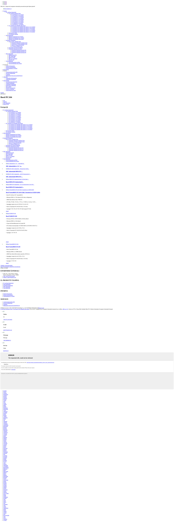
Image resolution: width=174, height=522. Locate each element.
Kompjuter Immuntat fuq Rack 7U (18, 51)
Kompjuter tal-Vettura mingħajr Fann (19, 44)
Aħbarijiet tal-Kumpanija (11, 78)
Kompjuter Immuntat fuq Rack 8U (18, 52)
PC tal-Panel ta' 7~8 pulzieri (17, 24)
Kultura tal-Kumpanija (11, 67)
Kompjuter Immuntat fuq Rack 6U (18, 50)
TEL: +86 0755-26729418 (9, 276)
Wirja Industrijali (9, 35)
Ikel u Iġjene (8, 86)
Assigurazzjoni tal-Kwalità (11, 72)
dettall (7, 211)
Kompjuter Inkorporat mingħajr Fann (19, 42)
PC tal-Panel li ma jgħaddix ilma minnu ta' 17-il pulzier (23, 29)
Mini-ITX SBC (12, 57)
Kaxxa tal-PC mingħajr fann (15, 41)
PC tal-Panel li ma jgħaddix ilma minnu (17, 25)
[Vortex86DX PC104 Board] (12, 244)
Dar (4, 100)
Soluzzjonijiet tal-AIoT (11, 90)
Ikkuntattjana (6, 69)
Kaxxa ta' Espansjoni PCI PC (17, 45)
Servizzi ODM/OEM (10, 73)
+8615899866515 (7, 340)
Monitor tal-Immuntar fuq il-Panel (16, 36)
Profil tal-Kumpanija (10, 66)
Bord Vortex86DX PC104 (13, 246)
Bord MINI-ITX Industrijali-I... (15, 182)
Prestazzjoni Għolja (13, 33)
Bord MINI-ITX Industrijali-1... (15, 187)
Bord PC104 (11, 59)
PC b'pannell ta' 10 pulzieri (17, 23)
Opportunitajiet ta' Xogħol (11, 68)
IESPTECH (5, 350)
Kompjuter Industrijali (10, 40)
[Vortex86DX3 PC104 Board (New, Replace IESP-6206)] (20, 189)
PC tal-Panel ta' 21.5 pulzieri (17, 14)
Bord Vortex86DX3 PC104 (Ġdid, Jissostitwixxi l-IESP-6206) (23, 192)
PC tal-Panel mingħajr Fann (15, 13)
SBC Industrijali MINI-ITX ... (14, 171)
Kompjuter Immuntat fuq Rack (15, 48)
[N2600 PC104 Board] (11, 213)
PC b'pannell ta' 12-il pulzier (17, 22)
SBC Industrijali (9, 53)
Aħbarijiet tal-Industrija (11, 79)
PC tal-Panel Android (13, 34)
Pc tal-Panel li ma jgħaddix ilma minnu (21, 309)
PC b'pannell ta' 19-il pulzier (17, 15)
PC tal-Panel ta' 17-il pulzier (17, 18)
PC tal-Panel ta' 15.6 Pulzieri (17, 19)
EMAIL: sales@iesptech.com (9, 277)
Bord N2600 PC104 (11, 216)
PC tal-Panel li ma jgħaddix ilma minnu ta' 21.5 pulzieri (23, 26)
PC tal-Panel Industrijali (11, 12)
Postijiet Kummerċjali (10, 88)
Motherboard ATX (13, 55)
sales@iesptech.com (7, 330)
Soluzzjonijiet (6, 80)
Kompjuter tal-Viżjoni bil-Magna (16, 47)
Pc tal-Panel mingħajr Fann (6, 309)
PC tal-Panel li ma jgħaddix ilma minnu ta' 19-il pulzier (23, 28)
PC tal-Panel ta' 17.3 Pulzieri (17, 17)
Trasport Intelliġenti (10, 83)
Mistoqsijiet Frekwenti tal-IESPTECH (14, 75)
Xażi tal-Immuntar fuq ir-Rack (15, 63)
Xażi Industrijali (9, 61)
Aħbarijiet (5, 77)
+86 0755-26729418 (7, 319)
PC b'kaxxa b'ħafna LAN (16, 46)
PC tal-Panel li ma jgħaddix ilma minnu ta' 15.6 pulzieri (23, 30)
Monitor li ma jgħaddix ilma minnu (16, 39)
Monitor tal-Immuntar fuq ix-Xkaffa (16, 37)
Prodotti (5, 11)
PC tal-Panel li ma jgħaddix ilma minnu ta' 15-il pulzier (23, 31)
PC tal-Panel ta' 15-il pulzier (17, 20)
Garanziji (8, 74)
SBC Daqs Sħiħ (12, 56)
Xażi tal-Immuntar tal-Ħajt (14, 62)
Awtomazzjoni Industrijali (11, 81)
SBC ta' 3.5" (65, 309)
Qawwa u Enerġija (10, 89)
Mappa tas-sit (41, 307)
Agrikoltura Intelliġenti (11, 84)
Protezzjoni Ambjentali (11, 85)
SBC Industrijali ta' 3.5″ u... (14, 166)
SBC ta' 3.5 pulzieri (13, 58)
